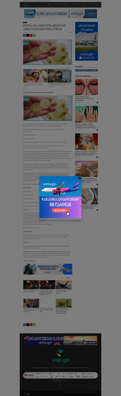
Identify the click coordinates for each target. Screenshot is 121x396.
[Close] (79, 178)
